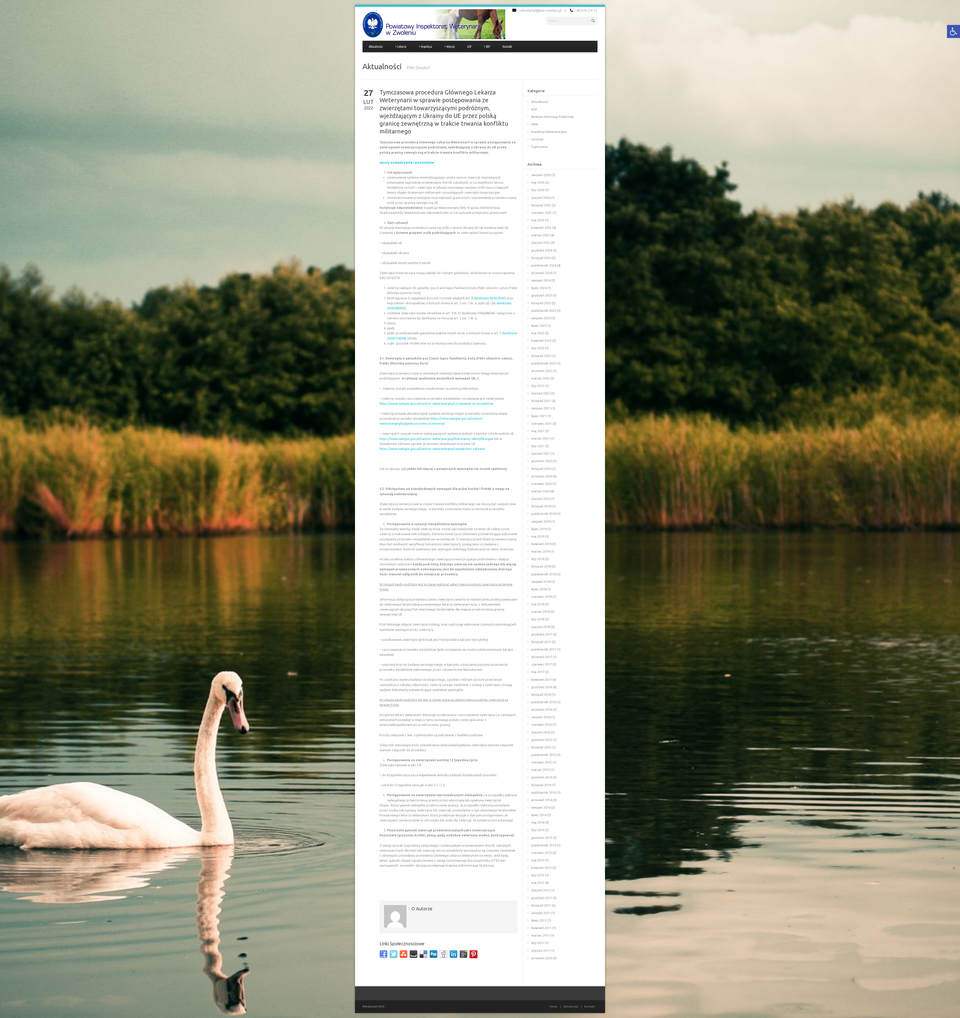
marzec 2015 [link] (540, 769)
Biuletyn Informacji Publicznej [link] (552, 116)
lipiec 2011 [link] (538, 920)
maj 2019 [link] (537, 536)
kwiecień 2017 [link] (541, 679)
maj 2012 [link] (537, 882)
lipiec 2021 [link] (538, 416)
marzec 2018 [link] (540, 611)
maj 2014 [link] (537, 822)
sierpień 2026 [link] (540, 175)
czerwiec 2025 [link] (541, 212)
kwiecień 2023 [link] (541, 340)
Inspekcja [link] (425, 46)
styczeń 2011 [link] (540, 950)
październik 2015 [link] (543, 754)
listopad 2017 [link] (541, 642)
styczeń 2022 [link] (540, 393)
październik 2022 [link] (543, 363)
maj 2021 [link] (537, 431)
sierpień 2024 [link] (540, 280)
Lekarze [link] (400, 46)
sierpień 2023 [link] (540, 318)
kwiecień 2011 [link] (541, 928)
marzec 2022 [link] (540, 378)
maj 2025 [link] (537, 220)
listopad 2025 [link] (541, 205)
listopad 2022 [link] (541, 355)
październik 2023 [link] (543, 310)
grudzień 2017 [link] (541, 634)
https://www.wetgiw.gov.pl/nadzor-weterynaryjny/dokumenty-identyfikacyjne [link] (437, 438)
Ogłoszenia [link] (539, 146)
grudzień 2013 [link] (541, 837)
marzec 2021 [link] (540, 438)
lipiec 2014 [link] (538, 815)
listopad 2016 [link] (541, 694)
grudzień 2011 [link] (541, 898)
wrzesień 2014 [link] (541, 800)
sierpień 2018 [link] (540, 581)
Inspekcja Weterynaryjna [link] (548, 131)
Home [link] (554, 1006)
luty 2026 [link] (537, 190)
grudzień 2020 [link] (541, 461)
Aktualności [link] (376, 46)
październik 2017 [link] (543, 649)
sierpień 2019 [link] (540, 521)
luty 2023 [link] (537, 348)
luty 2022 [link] (537, 385)
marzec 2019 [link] (540, 551)
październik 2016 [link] (543, 702)
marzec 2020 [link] (540, 491)
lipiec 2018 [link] (538, 589)
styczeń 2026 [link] (540, 197)
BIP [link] (487, 46)
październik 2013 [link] (543, 845)
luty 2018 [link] (537, 619)
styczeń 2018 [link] (540, 627)
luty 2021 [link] (537, 446)
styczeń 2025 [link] (540, 242)
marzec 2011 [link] (540, 935)
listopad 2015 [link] (541, 747)
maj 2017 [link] (537, 672)
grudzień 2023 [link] (541, 295)
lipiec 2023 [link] (538, 325)
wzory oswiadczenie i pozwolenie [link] (407, 162)
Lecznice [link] (537, 139)
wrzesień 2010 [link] (541, 958)
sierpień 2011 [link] (540, 913)
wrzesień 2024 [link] (541, 273)
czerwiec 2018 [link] (541, 596)
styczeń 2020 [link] (540, 498)
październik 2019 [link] (543, 513)
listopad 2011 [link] (541, 905)
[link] (953, 31)
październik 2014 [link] (543, 792)
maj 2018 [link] (537, 604)
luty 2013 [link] (537, 875)
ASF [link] (469, 46)
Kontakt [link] (507, 46)
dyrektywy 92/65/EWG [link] (490, 298)
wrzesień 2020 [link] (541, 476)
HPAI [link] (534, 124)
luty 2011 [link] (537, 943)
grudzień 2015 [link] (541, 739)
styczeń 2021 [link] (540, 453)
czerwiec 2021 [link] (541, 423)
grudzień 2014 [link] (541, 777)
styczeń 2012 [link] (540, 890)
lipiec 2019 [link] (538, 529)
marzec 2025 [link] (540, 235)
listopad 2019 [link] (541, 506)
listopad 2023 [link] (541, 303)
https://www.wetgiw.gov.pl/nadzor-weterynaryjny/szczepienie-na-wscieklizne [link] (437, 403)
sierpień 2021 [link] (540, 408)
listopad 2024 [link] (541, 258)
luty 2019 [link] (537, 559)
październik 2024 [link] (543, 265)
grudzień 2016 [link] (541, 687)
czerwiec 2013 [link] (541, 852)
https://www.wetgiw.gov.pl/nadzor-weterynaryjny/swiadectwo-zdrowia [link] (432, 448)
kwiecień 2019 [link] (541, 544)
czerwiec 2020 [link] (541, 483)
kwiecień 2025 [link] (541, 227)
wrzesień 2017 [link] (541, 657)
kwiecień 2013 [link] (541, 867)
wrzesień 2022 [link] (541, 370)
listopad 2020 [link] (541, 468)
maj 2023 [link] (537, 333)
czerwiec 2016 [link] (541, 724)
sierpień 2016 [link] (540, 717)
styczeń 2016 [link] (540, 732)
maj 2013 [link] (537, 860)
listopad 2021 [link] (541, 400)
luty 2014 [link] (537, 830)
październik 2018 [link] (543, 574)
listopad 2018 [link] (541, 566)
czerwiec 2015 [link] (541, 762)
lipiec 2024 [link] (538, 288)
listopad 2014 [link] (541, 785)
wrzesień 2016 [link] (541, 709)
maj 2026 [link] (537, 182)
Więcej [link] (449, 46)
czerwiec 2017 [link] (541, 664)
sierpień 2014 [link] (540, 807)
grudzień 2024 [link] (541, 250)
